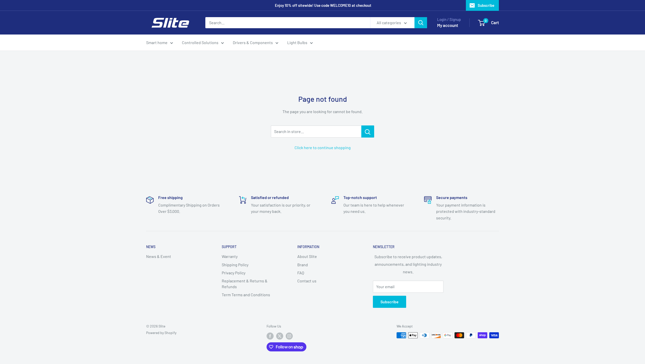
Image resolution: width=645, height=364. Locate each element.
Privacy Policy (233, 272)
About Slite (307, 256)
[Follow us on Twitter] (279, 335)
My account (447, 25)
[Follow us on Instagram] (289, 335)
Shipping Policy (235, 264)
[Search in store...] (367, 131)
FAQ (300, 272)
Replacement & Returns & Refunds (245, 283)
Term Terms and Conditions (246, 294)
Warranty (230, 256)
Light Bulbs (297, 42)
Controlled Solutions (200, 42)
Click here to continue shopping (323, 147)
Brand (302, 264)
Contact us (306, 280)
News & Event (158, 256)
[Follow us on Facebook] (270, 335)
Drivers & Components (253, 42)
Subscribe (486, 5)
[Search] (420, 22)
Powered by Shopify (161, 332)
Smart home (157, 42)
